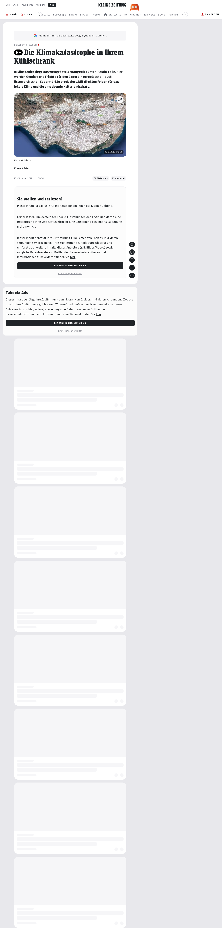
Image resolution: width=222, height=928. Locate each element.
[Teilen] (132, 268)
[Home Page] (112, 5)
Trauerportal (27, 5)
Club (8, 5)
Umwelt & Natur (25, 45)
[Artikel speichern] (132, 260)
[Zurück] (39, 14)
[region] (112, 14)
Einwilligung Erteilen (70, 265)
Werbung (40, 5)
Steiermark (102, 178)
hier (72, 257)
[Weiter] (185, 14)
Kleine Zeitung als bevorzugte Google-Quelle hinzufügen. (72, 35)
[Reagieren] (132, 244)
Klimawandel (118, 178)
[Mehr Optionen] (132, 275)
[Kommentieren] (132, 252)
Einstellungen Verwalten (70, 273)
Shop (15, 5)
